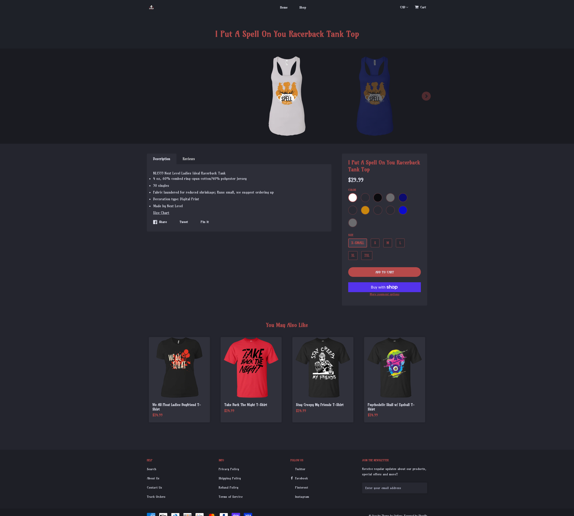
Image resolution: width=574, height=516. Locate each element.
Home (283, 7)
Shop (302, 7)
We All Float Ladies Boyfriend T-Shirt (176, 407)
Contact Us (154, 487)
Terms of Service (231, 497)
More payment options (384, 294)
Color (352, 190)
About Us (153, 478)
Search (151, 469)
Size (350, 235)
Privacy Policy (229, 469)
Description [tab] (161, 159)
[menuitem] (283, 7)
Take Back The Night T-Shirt (245, 405)
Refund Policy (228, 487)
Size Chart (161, 212)
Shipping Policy (230, 478)
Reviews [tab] (189, 159)
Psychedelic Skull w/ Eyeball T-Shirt (391, 407)
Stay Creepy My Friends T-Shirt (320, 405)
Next (426, 96)
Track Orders (156, 497)
